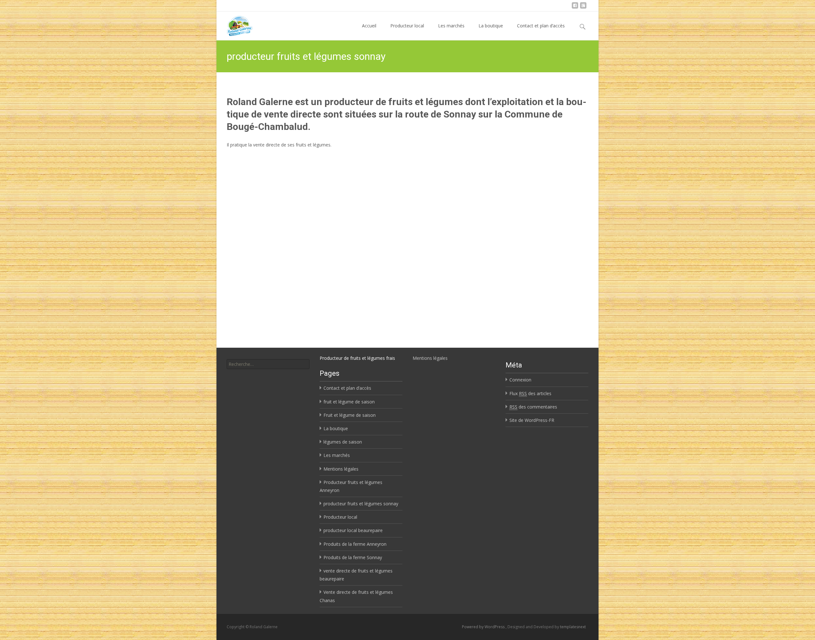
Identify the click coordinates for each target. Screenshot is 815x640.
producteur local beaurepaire (353, 530)
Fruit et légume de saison (349, 415)
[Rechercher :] (268, 364)
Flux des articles (530, 393)
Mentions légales (430, 358)
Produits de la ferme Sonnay (352, 557)
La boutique (490, 26)
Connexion (520, 380)
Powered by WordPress (484, 626)
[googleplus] (583, 8)
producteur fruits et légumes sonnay (360, 504)
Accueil (369, 26)
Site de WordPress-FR (531, 420)
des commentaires (533, 407)
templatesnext (573, 626)
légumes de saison (342, 442)
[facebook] (575, 8)
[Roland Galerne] (234, 24)
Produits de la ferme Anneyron (354, 544)
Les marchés (451, 26)
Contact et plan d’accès (541, 26)
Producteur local (407, 26)
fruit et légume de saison (349, 402)
